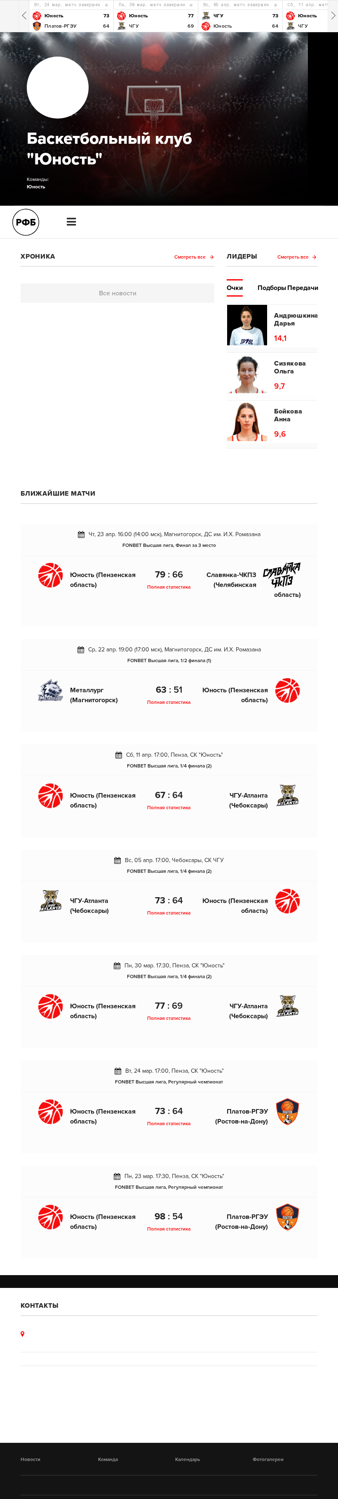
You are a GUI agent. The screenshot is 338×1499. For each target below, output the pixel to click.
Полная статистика (168, 587)
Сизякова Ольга (290, 367)
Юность (36, 187)
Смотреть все (190, 257)
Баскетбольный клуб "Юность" (109, 148)
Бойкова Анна (288, 415)
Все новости (117, 293)
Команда (108, 1459)
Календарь (187, 1459)
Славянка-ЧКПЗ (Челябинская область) (254, 585)
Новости (30, 1459)
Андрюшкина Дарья (293, 320)
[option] (71, 16)
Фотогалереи (268, 1459)
